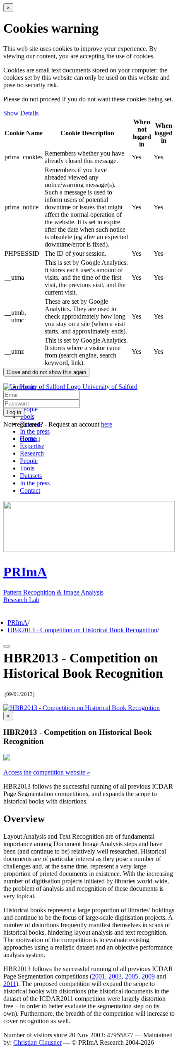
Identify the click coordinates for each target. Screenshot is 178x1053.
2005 (131, 976)
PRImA (17, 622)
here (106, 424)
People (29, 409)
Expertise (32, 445)
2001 (98, 976)
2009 (148, 976)
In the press (35, 431)
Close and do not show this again (46, 372)
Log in (14, 412)
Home (28, 438)
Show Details (20, 113)
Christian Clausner (37, 1042)
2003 (115, 976)
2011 (9, 983)
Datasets (31, 475)
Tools (27, 416)
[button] (81, 707)
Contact (30, 490)
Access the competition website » (46, 772)
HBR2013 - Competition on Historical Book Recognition (82, 629)
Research (32, 453)
